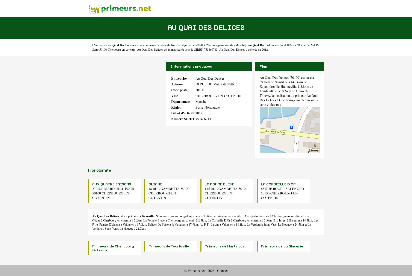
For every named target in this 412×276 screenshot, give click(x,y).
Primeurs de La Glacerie (282, 246)
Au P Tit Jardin (209, 224)
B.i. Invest (279, 220)
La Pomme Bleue (154, 220)
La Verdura (254, 224)
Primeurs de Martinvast (225, 246)
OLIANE (155, 184)
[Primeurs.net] (120, 8)
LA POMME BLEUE (219, 184)
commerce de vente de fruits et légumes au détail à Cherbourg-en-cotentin (188, 45)
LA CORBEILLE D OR (278, 184)
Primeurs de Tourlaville (168, 246)
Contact (222, 270)
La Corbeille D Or (219, 220)
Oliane (96, 220)
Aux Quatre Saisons (256, 216)
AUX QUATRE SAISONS (111, 184)
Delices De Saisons (159, 224)
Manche (240, 45)
